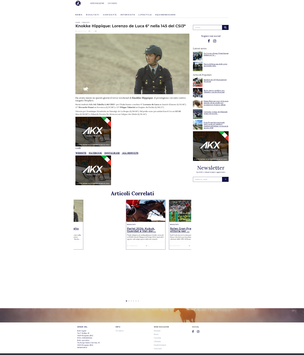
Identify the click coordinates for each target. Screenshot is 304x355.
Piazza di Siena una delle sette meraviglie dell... (215, 65)
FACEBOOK (95, 152)
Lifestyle (145, 15)
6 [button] (138, 301)
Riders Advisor (78, 3)
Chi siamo (120, 331)
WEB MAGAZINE (97, 3)
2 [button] (129, 301)
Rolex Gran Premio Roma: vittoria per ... (188, 230)
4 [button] (133, 301)
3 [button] (131, 301)
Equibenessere (165, 15)
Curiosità (110, 15)
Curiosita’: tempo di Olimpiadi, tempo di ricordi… (216, 113)
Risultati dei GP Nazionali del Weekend (215, 81)
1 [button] (126, 301)
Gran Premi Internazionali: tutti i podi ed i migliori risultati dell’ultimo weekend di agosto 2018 (216, 125)
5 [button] (136, 301)
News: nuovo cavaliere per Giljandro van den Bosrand (214, 91)
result (78, 148)
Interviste (127, 15)
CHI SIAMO (112, 3)
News (79, 15)
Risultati (92, 15)
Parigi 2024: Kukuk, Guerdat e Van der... (141, 230)
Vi (95, 31)
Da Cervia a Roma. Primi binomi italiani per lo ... (216, 54)
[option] (145, 225)
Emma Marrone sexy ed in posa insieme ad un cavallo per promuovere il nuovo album (216, 103)
